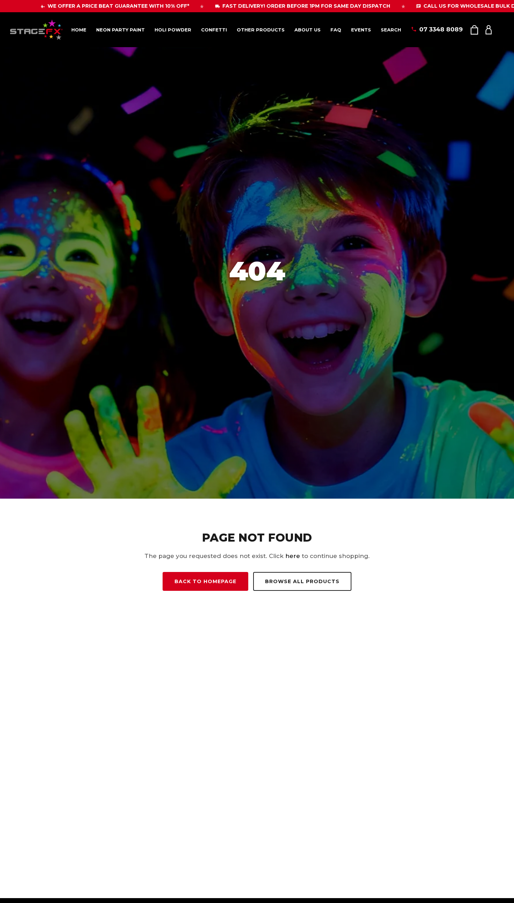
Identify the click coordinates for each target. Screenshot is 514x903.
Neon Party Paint (120, 29)
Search (391, 29)
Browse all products (302, 581)
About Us (307, 29)
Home (78, 29)
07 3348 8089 (441, 29)
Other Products (261, 29)
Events (361, 29)
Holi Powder (173, 29)
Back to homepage (205, 581)
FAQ (335, 29)
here (292, 555)
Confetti (214, 29)
